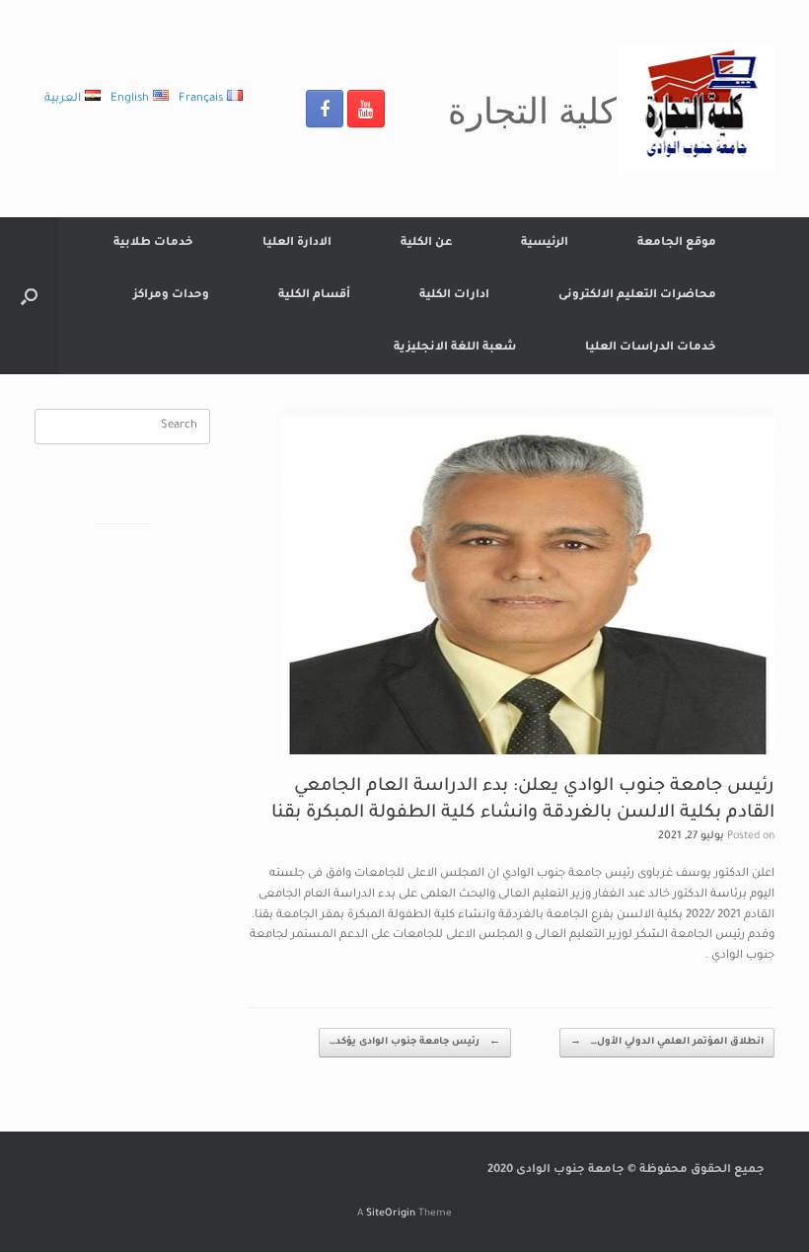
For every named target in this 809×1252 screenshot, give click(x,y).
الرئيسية (544, 243)
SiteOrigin (390, 1214)
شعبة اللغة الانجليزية (455, 348)
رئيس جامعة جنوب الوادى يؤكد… (415, 1042)
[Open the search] (29, 295)
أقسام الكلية (314, 295)
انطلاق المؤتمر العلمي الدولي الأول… (667, 1042)
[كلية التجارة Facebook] (324, 108)
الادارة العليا (296, 243)
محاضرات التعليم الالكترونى (637, 295)
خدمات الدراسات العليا (650, 348)
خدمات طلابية (153, 243)
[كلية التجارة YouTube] (366, 108)
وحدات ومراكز (171, 295)
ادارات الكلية (454, 295)
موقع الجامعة (676, 243)
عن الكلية (426, 243)
